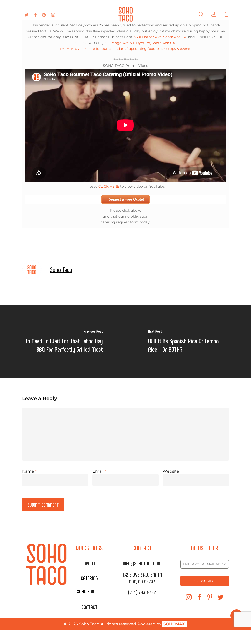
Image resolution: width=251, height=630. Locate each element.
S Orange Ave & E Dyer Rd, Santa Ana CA (140, 43)
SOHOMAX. (174, 624)
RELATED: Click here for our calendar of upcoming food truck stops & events (125, 49)
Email (99, 471)
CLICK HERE (108, 186)
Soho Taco (61, 269)
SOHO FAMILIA (89, 591)
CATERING (89, 578)
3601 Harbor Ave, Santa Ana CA (160, 37)
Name (29, 471)
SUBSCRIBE (204, 581)
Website (171, 471)
